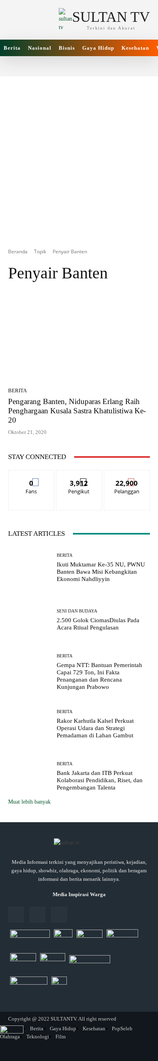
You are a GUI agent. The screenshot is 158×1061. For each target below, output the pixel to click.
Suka (31, 476)
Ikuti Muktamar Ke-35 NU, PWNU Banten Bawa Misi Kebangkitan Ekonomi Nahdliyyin (101, 571)
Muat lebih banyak (29, 802)
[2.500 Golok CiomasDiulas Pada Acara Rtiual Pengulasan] (29, 620)
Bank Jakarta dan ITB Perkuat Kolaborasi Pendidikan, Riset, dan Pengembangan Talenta (100, 780)
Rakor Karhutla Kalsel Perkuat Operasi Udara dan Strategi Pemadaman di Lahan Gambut (95, 728)
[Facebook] (16, 914)
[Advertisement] (79, 155)
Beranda (18, 251)
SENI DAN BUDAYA (77, 611)
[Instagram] (37, 914)
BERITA (17, 390)
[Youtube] (59, 914)
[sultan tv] (79, 843)
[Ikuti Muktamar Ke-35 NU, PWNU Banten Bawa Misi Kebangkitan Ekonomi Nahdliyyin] (29, 568)
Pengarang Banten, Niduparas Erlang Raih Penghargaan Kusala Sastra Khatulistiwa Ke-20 (77, 410)
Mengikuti (79, 476)
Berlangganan (127, 476)
